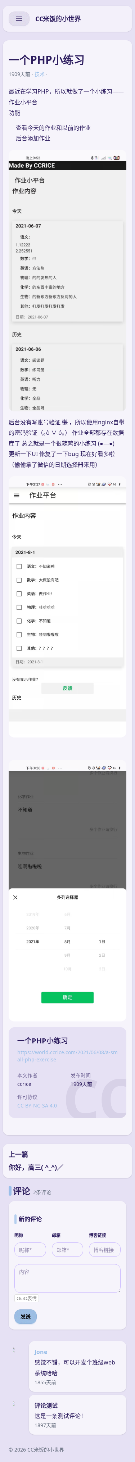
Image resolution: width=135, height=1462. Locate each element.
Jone (41, 1352)
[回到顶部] (117, 1447)
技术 (40, 74)
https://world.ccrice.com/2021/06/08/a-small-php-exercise (67, 1056)
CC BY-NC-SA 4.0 (37, 1105)
